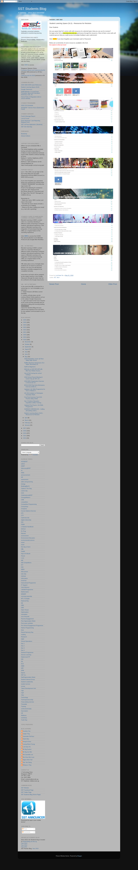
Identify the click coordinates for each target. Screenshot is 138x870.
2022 (25, 329)
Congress (24, 508)
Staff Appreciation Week (28, 677)
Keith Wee (26, 739)
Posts (25, 829)
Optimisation (25, 612)
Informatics (24, 578)
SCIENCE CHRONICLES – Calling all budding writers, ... (34, 409)
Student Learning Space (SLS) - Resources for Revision (33, 413)
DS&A (23, 524)
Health (23, 551)
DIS (22, 522)
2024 (25, 325)
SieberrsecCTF (25, 657)
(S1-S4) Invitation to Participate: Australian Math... (33, 393)
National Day (25, 601)
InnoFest (23, 580)
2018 (25, 339)
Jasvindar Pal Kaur (28, 736)
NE (22, 603)
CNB (22, 499)
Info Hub (23, 574)
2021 (25, 332)
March (27, 420)
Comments (26, 832)
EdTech (23, 529)
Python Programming (27, 627)
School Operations (26, 641)
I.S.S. (22, 558)
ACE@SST (24, 461)
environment (25, 535)
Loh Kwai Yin (27, 747)
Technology (24, 697)
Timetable (24, 704)
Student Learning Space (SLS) (30, 87)
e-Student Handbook (27, 526)
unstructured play (26, 708)
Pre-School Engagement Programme (32, 625)
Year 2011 (24, 847)
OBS (22, 605)
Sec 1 (23, 643)
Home (83, 284)
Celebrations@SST (26, 495)
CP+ (22, 513)
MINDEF (23, 594)
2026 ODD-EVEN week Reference (31, 85)
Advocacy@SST (26, 468)
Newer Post (54, 284)
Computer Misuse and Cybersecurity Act (33, 70)
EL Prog (23, 531)
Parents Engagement (27, 618)
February (28, 422)
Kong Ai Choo (27, 741)
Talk (22, 690)
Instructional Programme (28, 583)
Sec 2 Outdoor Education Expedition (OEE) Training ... (33, 401)
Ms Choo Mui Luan (28, 757)
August (27, 349)
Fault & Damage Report (28, 116)
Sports (23, 672)
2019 (25, 337)
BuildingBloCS (25, 486)
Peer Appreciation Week (28, 621)
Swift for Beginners (29, 366)
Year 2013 (24, 843)
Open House (25, 610)
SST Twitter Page (26, 792)
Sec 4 (23, 650)
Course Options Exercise (28, 511)
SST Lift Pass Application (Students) (31, 124)
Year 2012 (24, 845)
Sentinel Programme (27, 652)
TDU (22, 695)
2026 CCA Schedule (27, 105)
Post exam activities (27, 623)
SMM (22, 666)
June (26, 354)
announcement (25, 475)
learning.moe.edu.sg (69, 33)
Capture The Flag (26, 488)
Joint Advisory (25, 587)
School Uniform (25, 136)
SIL (22, 661)
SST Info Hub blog (26, 126)
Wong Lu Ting (27, 765)
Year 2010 (35, 848)
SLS (58, 277)
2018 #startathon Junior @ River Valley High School (34, 359)
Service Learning (26, 654)
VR (22, 713)
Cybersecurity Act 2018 (28, 75)
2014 (25, 435)
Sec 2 (23, 646)
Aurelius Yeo (26, 731)
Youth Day (24, 720)
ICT (55, 277)
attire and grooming (27, 481)
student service (25, 684)
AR (22, 477)
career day (24, 490)
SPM (22, 670)
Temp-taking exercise (27, 702)
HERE (26, 65)
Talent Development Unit (28, 688)
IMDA (22, 569)
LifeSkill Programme (27, 589)
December (28, 341)
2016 (25, 430)
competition (24, 502)
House (23, 556)
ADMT (23, 466)
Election (23, 533)
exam (22, 544)
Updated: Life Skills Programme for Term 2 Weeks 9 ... (34, 389)
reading (23, 634)
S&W (22, 639)
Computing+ (24, 506)
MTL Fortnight (25, 598)
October (27, 344)
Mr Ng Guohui (27, 749)
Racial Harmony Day (27, 632)
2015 (25, 433)
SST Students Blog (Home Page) (31, 794)
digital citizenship (26, 520)
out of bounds (25, 616)
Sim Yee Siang (27, 762)
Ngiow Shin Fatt (27, 759)
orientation (24, 614)
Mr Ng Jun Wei (27, 752)
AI (21, 470)
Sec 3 (23, 648)
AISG (22, 472)
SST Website (25, 788)
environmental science (27, 540)
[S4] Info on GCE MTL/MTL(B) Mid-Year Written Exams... (33, 369)
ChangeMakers (25, 497)
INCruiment (24, 571)
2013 (25, 438)
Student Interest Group (28, 679)
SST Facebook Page (27, 790)
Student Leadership (27, 681)
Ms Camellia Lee (28, 754)
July (26, 351)
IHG (22, 567)
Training (23, 706)
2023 (25, 327)
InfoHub (23, 576)
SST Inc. (23, 675)
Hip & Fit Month (25, 553)
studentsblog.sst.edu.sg (30, 841)
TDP (22, 693)
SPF (22, 668)
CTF (22, 515)
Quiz (22, 630)
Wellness (23, 715)
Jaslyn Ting (26, 733)
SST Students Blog (32, 9)
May (26, 356)
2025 (25, 322)
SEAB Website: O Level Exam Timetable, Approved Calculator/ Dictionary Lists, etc (30, 93)
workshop (24, 717)
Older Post (112, 284)
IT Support (24, 585)
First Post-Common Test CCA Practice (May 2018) (33, 397)
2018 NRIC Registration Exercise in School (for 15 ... (34, 382)
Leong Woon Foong (29, 744)
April (26, 417)
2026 (25, 320)
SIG (22, 659)
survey (23, 686)
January (27, 425)
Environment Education (28, 538)
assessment (24, 479)
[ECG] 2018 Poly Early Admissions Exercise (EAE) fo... (34, 385)
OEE (22, 607)
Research (24, 637)
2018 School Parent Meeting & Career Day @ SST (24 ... (33, 377)
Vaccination (24, 711)
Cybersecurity (25, 517)
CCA (22, 493)
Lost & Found (25, 118)
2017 (25, 428)
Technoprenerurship (27, 699)
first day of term (25, 547)
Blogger (79, 856)
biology (23, 484)
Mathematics (25, 592)
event (22, 542)
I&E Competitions (26, 562)
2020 (25, 334)
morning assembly (26, 596)
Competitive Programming (29, 504)
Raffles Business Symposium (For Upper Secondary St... (34, 363)
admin (23, 464)
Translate (35, 454)
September (28, 346)
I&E (22, 560)
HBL (22, 549)
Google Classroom (26, 89)
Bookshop (24, 133)
